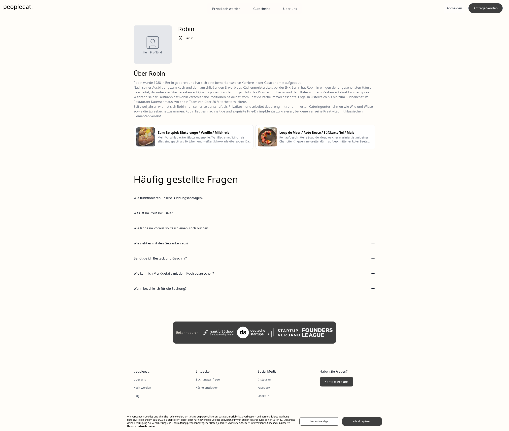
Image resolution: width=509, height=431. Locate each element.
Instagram (265, 379)
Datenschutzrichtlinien (141, 426)
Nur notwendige (319, 421)
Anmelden (454, 8)
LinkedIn (263, 396)
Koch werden (142, 387)
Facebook (264, 387)
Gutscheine (261, 9)
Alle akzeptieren (362, 421)
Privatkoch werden (226, 9)
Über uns (290, 9)
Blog (137, 396)
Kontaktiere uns (336, 382)
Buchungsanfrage (208, 379)
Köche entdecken (207, 387)
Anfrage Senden (485, 8)
